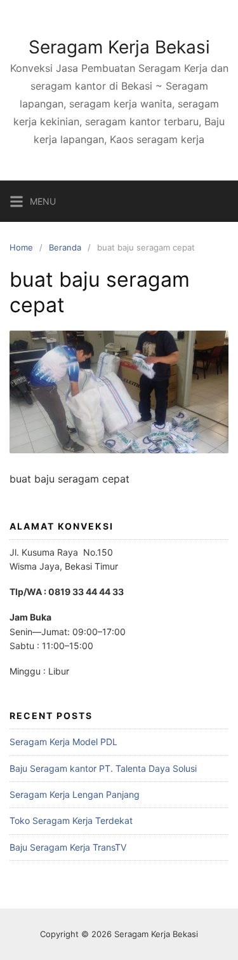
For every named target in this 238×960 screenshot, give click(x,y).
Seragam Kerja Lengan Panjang (75, 794)
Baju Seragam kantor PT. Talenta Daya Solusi (103, 768)
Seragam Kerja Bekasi (119, 47)
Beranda (65, 247)
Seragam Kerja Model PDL (63, 741)
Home (21, 247)
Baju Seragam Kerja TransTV (68, 847)
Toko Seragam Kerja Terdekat (71, 820)
